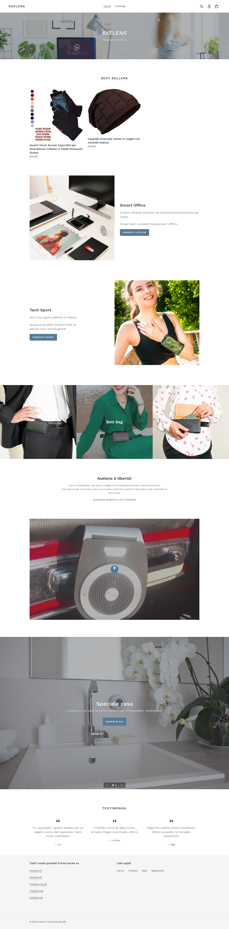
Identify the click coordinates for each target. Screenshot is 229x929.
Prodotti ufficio (134, 232)
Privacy (133, 870)
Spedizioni (158, 870)
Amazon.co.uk (38, 884)
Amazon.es (36, 897)
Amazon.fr (36, 877)
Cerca (120, 870)
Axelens (17, 6)
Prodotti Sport (43, 337)
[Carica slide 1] (113, 785)
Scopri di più (114, 721)
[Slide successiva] (121, 785)
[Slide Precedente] (107, 785)
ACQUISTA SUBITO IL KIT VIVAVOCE (114, 499)
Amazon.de (36, 890)
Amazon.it (36, 870)
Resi (144, 870)
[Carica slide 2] (116, 785)
